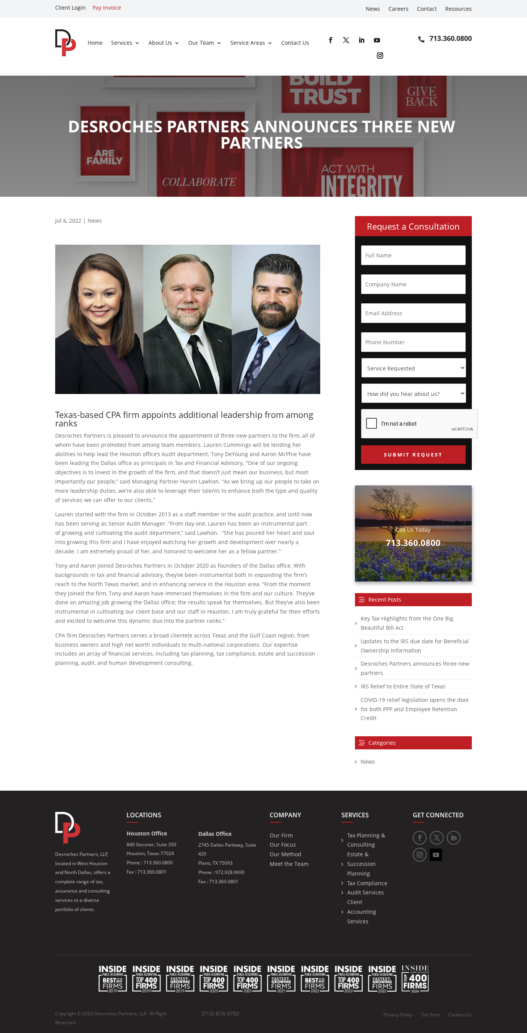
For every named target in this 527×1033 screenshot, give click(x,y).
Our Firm (281, 835)
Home (95, 42)
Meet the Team (289, 863)
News (373, 9)
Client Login (70, 7)
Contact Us (295, 42)
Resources (458, 9)
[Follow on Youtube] (377, 40)
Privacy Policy (397, 1015)
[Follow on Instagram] (380, 55)
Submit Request (413, 454)
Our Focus (283, 844)
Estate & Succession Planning (361, 863)
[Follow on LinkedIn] (361, 40)
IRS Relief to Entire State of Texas (403, 686)
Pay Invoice (107, 7)
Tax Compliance (367, 883)
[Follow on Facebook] (330, 40)
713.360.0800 (450, 38)
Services (121, 42)
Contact (427, 9)
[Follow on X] (346, 40)
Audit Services (365, 892)
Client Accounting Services (361, 911)
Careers (398, 9)
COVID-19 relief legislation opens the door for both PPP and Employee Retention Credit (415, 709)
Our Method (285, 854)
